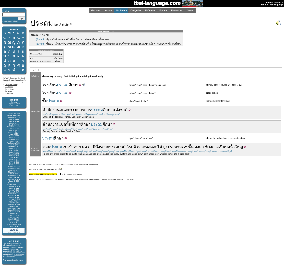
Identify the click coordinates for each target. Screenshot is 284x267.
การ (87, 109)
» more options (10, 21)
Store (190, 10)
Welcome (95, 10)
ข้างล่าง (212, 147)
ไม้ (159, 147)
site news (8, 91)
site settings (9, 89)
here (20, 260)
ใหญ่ (239, 147)
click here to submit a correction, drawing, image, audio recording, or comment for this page (63, 164)
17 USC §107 (128, 179)
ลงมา (199, 147)
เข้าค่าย (74, 147)
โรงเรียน (49, 85)
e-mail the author (11, 85)
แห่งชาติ (120, 109)
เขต (62, 124)
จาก (141, 147)
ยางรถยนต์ (116, 147)
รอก (103, 147)
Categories (135, 10)
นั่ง (97, 147)
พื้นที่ (70, 124)
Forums (163, 10)
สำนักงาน (51, 109)
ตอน (46, 147)
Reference (150, 10)
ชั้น (44, 101)
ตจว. (86, 147)
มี (94, 147)
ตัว (135, 147)
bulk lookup (9, 93)
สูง (165, 147)
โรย (130, 147)
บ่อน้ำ (230, 147)
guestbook (9, 87)
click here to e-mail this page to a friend (44, 169)
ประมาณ (175, 147)
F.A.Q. (6, 78)
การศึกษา (82, 124)
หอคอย (151, 147)
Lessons (108, 10)
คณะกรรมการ (71, 109)
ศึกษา (73, 85)
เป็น (222, 147)
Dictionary (121, 10)
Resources (176, 10)
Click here (18, 254)
